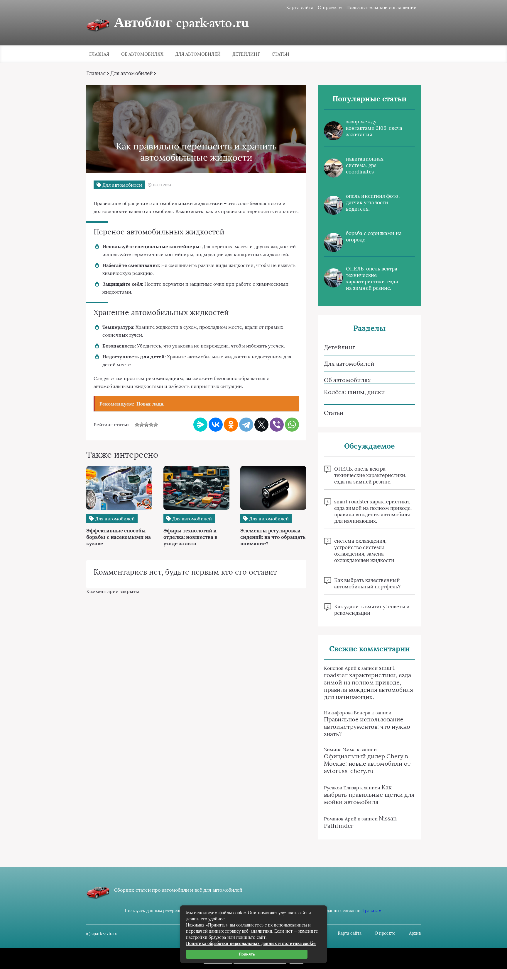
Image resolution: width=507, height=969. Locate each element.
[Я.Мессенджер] (200, 425)
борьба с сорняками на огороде (374, 236)
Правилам (371, 910)
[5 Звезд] (155, 424)
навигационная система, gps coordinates (364, 165)
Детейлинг (246, 54)
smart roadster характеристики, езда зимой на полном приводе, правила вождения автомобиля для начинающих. (373, 511)
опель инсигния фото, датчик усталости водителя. (373, 202)
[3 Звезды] (146, 424)
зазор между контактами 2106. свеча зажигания (374, 128)
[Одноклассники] (231, 425)
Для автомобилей (198, 54)
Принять (247, 954)
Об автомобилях (142, 54)
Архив (415, 933)
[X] (261, 425)
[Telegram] (246, 425)
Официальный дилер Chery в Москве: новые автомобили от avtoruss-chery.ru (367, 763)
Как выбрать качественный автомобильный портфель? (367, 583)
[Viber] (277, 425)
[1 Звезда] (137, 424)
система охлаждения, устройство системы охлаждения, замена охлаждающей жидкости (364, 550)
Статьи (280, 54)
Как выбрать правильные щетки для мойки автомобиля (369, 794)
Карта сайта (299, 7)
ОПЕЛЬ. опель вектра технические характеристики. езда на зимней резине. (372, 278)
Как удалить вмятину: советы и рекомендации (372, 609)
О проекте (330, 7)
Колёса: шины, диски (354, 392)
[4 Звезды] (151, 424)
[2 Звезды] (141, 424)
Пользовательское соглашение (381, 7)
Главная (99, 54)
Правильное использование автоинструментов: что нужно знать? (367, 727)
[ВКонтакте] (216, 425)
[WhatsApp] (292, 425)
